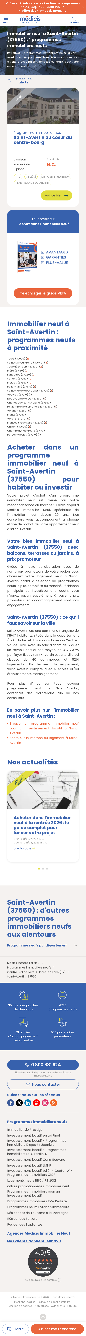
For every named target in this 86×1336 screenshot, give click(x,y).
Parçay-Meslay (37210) (22, 435)
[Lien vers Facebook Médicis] (10, 1102)
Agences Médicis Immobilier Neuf (38, 1233)
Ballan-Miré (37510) (19, 387)
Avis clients (58, 1306)
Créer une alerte (24, 81)
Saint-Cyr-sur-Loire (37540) (25, 363)
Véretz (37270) (16, 419)
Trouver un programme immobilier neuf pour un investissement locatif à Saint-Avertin (44, 728)
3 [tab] (47, 869)
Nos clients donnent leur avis (34, 1241)
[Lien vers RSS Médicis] (53, 1102)
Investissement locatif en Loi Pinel (33, 1136)
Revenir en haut (43, 1317)
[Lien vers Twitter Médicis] (19, 1102)
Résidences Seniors (22, 1219)
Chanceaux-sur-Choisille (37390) (29, 403)
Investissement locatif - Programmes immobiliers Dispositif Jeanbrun (36, 1143)
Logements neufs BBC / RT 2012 (31, 1181)
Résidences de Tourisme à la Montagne (38, 1213)
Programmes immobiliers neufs (37, 1121)
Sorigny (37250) (17, 379)
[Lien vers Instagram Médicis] (45, 1102)
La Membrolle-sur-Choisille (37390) (30, 407)
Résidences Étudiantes (24, 1225)
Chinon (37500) (17, 427)
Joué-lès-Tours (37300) (22, 367)
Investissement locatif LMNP (29, 1166)
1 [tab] (39, 869)
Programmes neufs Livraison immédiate (38, 1207)
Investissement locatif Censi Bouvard (36, 1160)
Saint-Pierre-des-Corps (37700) (28, 391)
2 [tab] (43, 869)
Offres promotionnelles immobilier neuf (38, 1186)
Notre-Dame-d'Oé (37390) (24, 399)
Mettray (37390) (17, 383)
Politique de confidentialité (54, 1302)
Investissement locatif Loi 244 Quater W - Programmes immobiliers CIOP (39, 1173)
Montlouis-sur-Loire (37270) (25, 423)
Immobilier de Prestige (25, 1130)
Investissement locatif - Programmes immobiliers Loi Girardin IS (36, 1152)
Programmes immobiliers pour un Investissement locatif (33, 1194)
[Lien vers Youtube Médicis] (36, 1102)
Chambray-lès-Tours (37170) (26, 431)
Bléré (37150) (15, 371)
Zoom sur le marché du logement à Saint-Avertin (44, 740)
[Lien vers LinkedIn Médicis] (27, 1102)
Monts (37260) (16, 415)
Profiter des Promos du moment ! (43, 10)
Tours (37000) (16, 359)
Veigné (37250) (17, 411)
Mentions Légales (24, 1302)
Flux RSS (72, 1306)
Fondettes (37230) (19, 375)
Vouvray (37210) (17, 395)
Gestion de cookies (20, 1306)
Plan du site (42, 1306)
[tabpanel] (43, 816)
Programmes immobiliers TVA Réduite (37, 1201)
